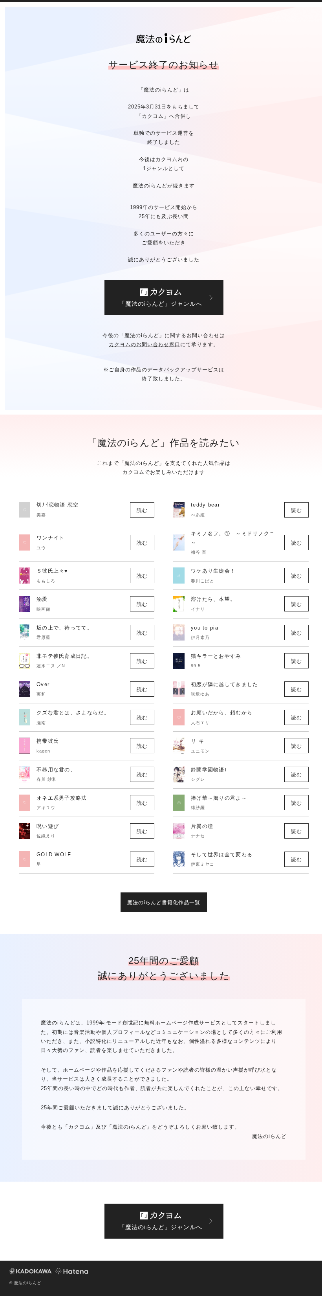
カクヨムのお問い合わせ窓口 (144, 344)
